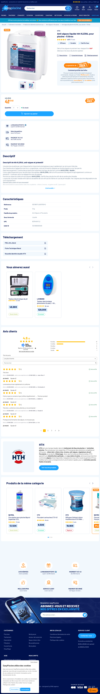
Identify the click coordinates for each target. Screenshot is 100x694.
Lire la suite (49, 188)
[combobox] (47, 8)
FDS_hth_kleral (10, 243)
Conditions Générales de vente (60, 634)
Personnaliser (15, 689)
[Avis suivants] (58, 431)
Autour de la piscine (35, 637)
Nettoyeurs (32, 634)
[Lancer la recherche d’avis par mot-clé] (96, 363)
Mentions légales (55, 637)
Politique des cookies (57, 640)
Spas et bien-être (34, 640)
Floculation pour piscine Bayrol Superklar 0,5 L (19, 518)
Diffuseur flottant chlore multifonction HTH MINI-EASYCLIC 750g (74, 518)
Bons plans (32, 646)
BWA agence (54, 686)
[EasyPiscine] (11, 8)
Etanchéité (7, 640)
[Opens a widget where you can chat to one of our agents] (92, 690)
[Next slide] (92, 267)
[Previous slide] (89, 267)
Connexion (32, 659)
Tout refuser (34, 662)
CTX (38, 515)
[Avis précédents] (41, 430)
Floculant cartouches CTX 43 (47, 517)
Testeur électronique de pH (18, 299)
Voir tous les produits (49, 468)
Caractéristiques (77, 55)
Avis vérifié (94, 369)
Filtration (7, 643)
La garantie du (71, 65)
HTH (58, 31)
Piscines (7, 634)
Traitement (7, 637)
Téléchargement (92, 55)
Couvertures (8, 646)
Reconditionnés (34, 643)
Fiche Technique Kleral (13, 248)
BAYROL (11, 515)
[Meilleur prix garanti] (90, 101)
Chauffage (7, 649)
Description (63, 55)
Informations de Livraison (12, 659)
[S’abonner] (85, 615)
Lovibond (40, 299)
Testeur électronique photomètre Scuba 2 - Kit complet (46, 302)
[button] (48, 537)
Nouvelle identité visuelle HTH (15, 254)
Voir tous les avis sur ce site (26, 351)
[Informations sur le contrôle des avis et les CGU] (35, 348)
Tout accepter (25, 689)
